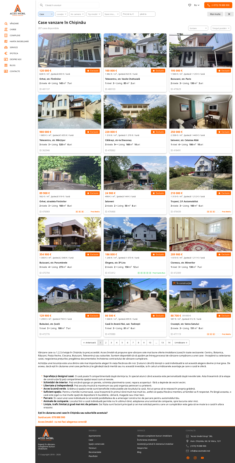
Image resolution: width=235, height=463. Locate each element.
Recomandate (95, 452)
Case (91, 440)
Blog (139, 452)
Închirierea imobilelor (147, 440)
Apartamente (95, 435)
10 (150, 342)
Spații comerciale (96, 444)
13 (162, 342)
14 (169, 342)
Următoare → (181, 342)
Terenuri (92, 448)
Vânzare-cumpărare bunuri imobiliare (154, 435)
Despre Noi (142, 448)
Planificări (93, 456)
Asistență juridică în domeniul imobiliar (155, 444)
